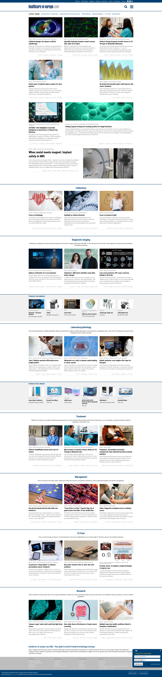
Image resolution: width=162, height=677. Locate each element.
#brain (78, 286)
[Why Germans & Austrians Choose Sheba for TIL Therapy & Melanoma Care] (81, 435)
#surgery (131, 579)
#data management (50, 143)
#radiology (70, 170)
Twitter (81, 663)
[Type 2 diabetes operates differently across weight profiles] (45, 346)
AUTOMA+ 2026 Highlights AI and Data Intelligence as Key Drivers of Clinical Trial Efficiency (43, 130)
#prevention (83, 637)
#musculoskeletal (113, 465)
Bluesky (81, 664)
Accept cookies (143, 673)
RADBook (97, 1)
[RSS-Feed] (132, 1)
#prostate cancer (119, 579)
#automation (35, 143)
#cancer (40, 55)
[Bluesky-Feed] (130, 1)
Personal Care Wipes (52, 400)
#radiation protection (51, 286)
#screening (89, 637)
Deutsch (77, 1)
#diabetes (38, 374)
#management (94, 522)
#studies (90, 55)
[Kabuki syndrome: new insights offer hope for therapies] (116, 346)
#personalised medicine (56, 579)
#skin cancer (125, 55)
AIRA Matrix (68, 402)
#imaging (45, 170)
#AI (30, 143)
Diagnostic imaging (49, 14)
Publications (84, 1)
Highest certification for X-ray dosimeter (42, 273)
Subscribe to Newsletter (143, 654)
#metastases (53, 55)
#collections (54, 228)
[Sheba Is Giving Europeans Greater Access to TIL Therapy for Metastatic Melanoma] (116, 27)
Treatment (86, 14)
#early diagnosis (85, 286)
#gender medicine (50, 465)
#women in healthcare (118, 228)
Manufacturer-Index (60, 666)
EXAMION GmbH (123, 315)
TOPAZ (48, 313)
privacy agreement (155, 664)
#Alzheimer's (73, 286)
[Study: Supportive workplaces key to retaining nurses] (116, 494)
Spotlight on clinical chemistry (74, 215)
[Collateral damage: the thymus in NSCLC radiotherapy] (45, 27)
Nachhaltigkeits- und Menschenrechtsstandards (113, 666)
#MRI (54, 170)
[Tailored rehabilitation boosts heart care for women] (45, 435)
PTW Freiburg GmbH (88, 316)
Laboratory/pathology (70, 14)
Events (111, 1)
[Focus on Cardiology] (45, 201)
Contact (123, 1)
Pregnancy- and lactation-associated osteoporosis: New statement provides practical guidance (116, 452)
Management (98, 14)
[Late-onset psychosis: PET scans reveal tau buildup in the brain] (116, 259)
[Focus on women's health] (116, 201)
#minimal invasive (76, 55)
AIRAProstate (68, 400)
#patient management (62, 170)
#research (123, 97)
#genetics (118, 374)
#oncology (59, 55)
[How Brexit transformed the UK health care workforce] (45, 494)
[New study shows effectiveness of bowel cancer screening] (81, 610)
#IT (49, 579)
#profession (44, 522)
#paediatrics (124, 374)
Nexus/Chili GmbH (70, 315)
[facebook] (128, 1)
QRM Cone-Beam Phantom (89, 314)
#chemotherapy (33, 97)
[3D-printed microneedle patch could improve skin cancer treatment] (116, 70)
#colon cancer (41, 97)
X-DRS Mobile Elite (123, 313)
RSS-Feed (82, 668)
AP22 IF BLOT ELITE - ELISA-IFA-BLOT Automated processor (89, 402)
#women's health (129, 228)
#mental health (117, 286)
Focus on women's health (108, 215)
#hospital (111, 55)
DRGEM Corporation (52, 315)
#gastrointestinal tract (51, 97)
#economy (108, 522)
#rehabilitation (58, 465)
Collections (81, 188)
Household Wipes (122, 400)
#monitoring (83, 579)
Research (116, 14)
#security (76, 170)
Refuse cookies (132, 673)
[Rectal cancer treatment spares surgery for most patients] (45, 70)
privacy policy (14, 674)
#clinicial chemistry (79, 228)
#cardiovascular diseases (44, 228)
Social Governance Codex (106, 668)
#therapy (95, 55)
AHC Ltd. (49, 402)
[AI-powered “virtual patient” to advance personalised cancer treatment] (45, 550)
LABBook (91, 1)
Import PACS (67, 313)
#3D (114, 97)
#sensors (95, 579)
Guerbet (102, 315)
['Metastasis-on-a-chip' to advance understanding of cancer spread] (81, 346)
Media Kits (105, 1)
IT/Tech (108, 14)
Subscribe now (138, 664)
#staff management (52, 522)
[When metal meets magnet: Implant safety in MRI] (108, 164)
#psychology (130, 286)
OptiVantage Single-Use (106, 313)
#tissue (95, 374)
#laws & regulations (40, 286)
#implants (50, 170)
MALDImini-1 (103, 400)
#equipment (109, 143)
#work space (130, 522)
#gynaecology (105, 465)
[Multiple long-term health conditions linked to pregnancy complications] (116, 610)
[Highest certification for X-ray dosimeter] (45, 259)
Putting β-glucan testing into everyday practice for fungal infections (88, 127)
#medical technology (74, 579)
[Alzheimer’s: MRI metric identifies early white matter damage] (81, 259)
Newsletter (117, 1)
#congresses (42, 143)
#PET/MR (124, 286)
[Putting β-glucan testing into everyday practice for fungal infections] (99, 112)
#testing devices (129, 143)
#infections (115, 143)
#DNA (113, 374)
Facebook (82, 661)
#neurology (84, 55)
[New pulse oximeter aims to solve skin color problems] (81, 550)
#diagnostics (102, 143)
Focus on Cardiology (36, 215)
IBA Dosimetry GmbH (35, 316)
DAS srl (84, 406)
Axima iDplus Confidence (35, 400)
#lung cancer (46, 55)
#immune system (52, 637)
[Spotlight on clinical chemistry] (81, 201)
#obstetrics (121, 465)
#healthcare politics (35, 522)
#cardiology (34, 228)
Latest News (34, 14)
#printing (118, 97)
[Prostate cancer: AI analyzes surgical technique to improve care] (116, 550)
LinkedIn (81, 666)
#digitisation (59, 143)
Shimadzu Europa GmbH (36, 402)
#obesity (44, 374)
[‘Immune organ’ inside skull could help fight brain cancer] (45, 610)
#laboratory (121, 143)
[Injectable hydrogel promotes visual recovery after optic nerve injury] (81, 27)
